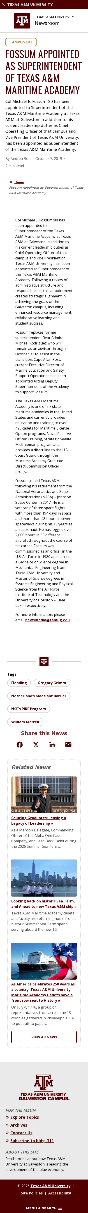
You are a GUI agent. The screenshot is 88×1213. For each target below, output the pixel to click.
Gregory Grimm (52, 682)
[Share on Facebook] (19, 744)
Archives (18, 1125)
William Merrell (25, 721)
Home (19, 182)
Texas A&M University (30, 4)
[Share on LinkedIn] (52, 744)
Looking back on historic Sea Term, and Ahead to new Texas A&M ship (44, 904)
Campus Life (20, 42)
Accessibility (59, 1193)
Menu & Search (41, 1208)
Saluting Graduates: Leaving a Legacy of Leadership (38, 820)
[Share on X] (36, 745)
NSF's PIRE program (28, 708)
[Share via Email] (68, 744)
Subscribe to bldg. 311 (32, 1140)
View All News (44, 1037)
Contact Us (21, 1132)
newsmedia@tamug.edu (47, 619)
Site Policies (32, 1193)
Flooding (19, 682)
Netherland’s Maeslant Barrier (38, 695)
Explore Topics (24, 1117)
